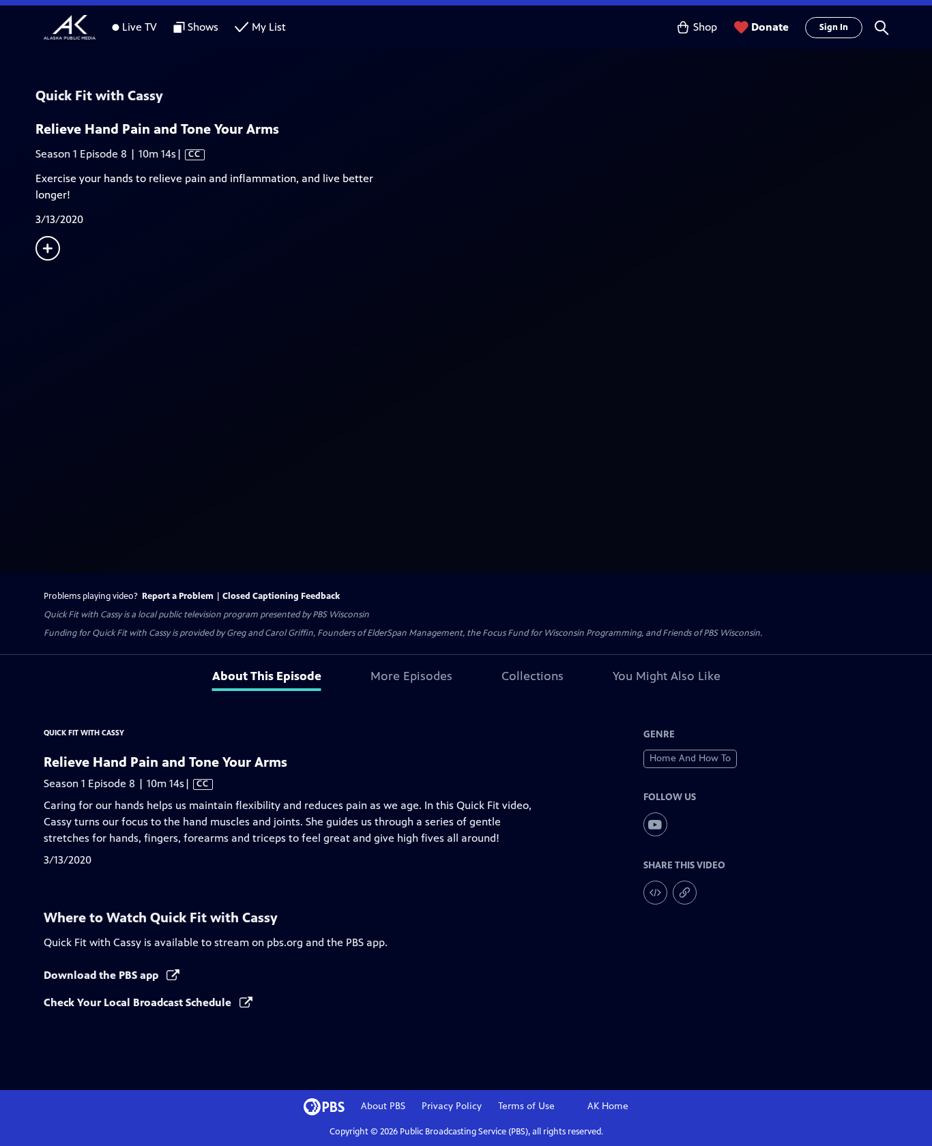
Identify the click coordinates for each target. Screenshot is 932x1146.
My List (269, 26)
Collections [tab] (532, 676)
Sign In (833, 27)
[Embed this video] (655, 893)
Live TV (139, 26)
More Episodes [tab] (411, 676)
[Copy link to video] (685, 893)
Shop (705, 26)
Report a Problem (178, 596)
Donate (770, 26)
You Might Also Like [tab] (666, 676)
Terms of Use (526, 1106)
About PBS (383, 1106)
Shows (203, 26)
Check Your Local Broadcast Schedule (139, 1002)
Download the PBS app (102, 975)
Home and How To (690, 758)
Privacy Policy (452, 1106)
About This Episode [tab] (266, 676)
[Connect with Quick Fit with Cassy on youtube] (655, 824)
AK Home (607, 1106)
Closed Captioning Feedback (281, 596)
